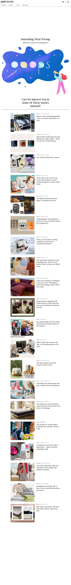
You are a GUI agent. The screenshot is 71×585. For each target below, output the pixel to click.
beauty (11, 5)
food (18, 5)
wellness (25, 5)
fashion (3, 5)
